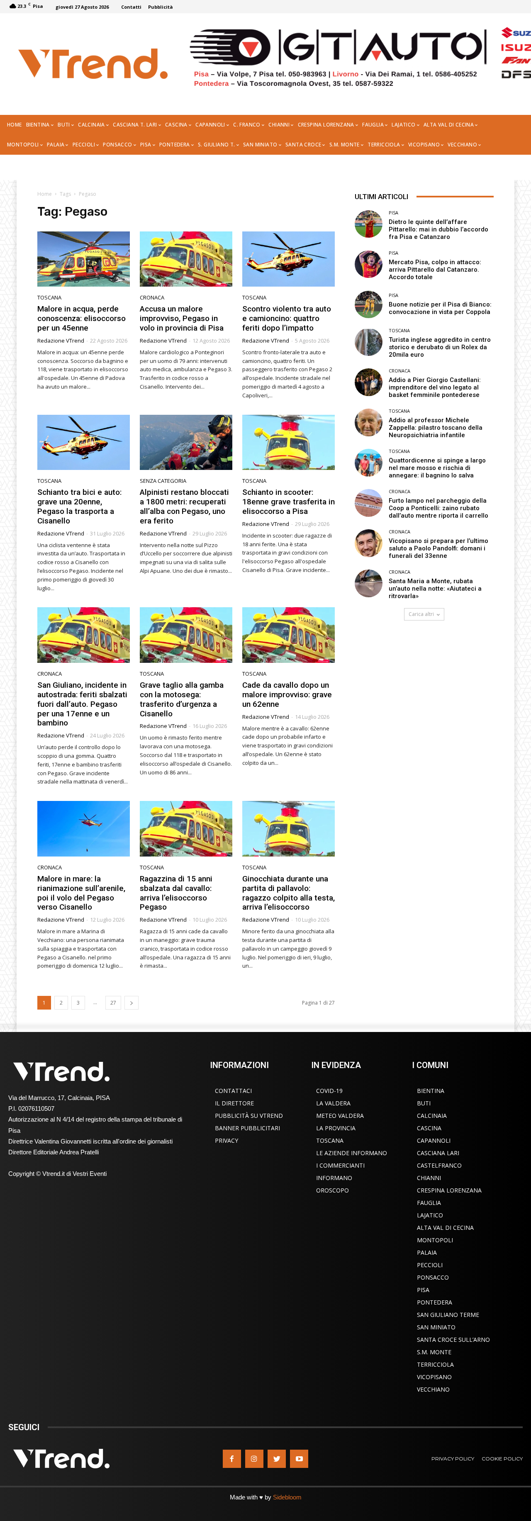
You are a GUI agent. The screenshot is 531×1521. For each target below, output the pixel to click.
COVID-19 (329, 1091)
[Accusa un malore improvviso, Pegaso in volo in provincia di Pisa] (186, 259)
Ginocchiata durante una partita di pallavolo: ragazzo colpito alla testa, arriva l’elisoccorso (288, 893)
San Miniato (436, 1327)
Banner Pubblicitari (247, 1128)
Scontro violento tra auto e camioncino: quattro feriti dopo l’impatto (286, 318)
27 (113, 1002)
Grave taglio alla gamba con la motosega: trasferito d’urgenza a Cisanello (182, 699)
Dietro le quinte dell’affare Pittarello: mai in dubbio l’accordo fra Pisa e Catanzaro (438, 229)
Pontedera (434, 1302)
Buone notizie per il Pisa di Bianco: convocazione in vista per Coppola (440, 308)
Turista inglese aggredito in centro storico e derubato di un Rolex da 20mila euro (440, 347)
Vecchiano (433, 1389)
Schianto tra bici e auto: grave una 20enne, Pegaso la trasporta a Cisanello (79, 506)
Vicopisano (434, 1377)
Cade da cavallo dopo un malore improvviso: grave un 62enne (287, 694)
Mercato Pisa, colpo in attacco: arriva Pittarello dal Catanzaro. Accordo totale (435, 269)
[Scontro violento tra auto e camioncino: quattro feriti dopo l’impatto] (288, 259)
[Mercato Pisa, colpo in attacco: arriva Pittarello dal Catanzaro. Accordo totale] (368, 264)
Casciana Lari (438, 1153)
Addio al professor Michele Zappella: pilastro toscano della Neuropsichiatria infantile (435, 427)
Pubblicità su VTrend (249, 1115)
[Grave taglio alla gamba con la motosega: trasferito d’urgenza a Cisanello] (186, 635)
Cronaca (152, 297)
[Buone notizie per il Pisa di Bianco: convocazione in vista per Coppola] (368, 305)
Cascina (429, 1128)
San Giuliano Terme (448, 1315)
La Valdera (333, 1103)
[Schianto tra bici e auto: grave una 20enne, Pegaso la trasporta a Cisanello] (83, 442)
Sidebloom (287, 1497)
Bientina (430, 1091)
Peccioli (430, 1265)
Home (44, 193)
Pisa (393, 212)
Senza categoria (163, 481)
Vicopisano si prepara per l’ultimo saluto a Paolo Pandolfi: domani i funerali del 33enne (438, 548)
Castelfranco (439, 1165)
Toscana (49, 297)
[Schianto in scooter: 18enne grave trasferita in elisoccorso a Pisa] (288, 442)
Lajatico (430, 1215)
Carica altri (421, 614)
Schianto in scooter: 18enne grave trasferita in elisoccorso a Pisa (288, 501)
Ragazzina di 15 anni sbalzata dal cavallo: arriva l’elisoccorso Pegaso (176, 893)
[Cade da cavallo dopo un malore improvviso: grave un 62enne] (288, 635)
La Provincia (336, 1128)
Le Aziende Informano (351, 1153)
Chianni (429, 1178)
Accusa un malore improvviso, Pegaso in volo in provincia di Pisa (182, 318)
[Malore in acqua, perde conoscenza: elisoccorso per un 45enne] (83, 259)
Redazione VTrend (60, 340)
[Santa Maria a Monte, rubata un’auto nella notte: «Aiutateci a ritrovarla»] (368, 583)
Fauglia (429, 1203)
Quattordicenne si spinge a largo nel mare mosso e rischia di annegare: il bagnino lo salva (437, 468)
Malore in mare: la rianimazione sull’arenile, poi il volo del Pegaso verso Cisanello (81, 893)
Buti (424, 1103)
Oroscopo (332, 1190)
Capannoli (434, 1140)
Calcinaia (432, 1115)
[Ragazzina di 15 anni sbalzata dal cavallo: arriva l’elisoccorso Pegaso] (186, 829)
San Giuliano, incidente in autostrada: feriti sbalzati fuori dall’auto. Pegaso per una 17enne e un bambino (82, 704)
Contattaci (233, 1091)
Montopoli (435, 1240)
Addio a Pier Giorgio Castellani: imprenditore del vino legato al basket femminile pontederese (435, 387)
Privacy (226, 1140)
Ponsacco (433, 1277)
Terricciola (435, 1364)
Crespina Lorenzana (449, 1190)
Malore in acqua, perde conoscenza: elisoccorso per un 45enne (81, 318)
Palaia (427, 1252)
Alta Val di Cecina (445, 1227)
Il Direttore (234, 1103)
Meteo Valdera (340, 1115)
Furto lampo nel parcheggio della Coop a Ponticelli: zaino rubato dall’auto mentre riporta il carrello (438, 508)
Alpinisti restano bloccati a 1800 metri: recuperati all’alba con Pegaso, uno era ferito (184, 506)
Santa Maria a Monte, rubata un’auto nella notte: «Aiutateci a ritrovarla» (435, 588)
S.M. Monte (434, 1352)
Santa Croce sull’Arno (453, 1339)
